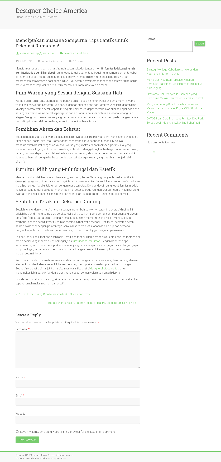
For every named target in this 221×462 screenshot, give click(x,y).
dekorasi (44, 61)
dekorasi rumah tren (76, 53)
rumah (60, 61)
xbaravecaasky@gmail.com (37, 53)
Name (20, 377)
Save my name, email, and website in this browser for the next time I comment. (68, 431)
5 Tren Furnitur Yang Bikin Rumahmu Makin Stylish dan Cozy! (53, 294)
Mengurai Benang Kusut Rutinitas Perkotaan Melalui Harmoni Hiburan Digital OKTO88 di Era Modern (174, 108)
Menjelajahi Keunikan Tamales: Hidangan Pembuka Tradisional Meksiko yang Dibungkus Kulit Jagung (174, 84)
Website (20, 413)
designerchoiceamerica (104, 268)
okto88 (151, 152)
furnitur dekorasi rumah (86, 241)
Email (20, 395)
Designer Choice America (52, 10)
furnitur (52, 61)
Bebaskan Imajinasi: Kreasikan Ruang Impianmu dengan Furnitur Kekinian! (94, 302)
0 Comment (78, 61)
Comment (23, 329)
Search (151, 39)
